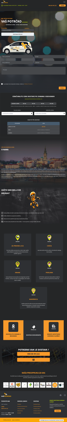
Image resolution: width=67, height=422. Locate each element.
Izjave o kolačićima (16, 420)
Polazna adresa (17, 110)
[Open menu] (64, 2)
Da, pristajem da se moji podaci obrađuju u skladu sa (17, 84)
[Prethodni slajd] (5, 385)
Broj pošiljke (4, 28)
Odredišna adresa (50, 110)
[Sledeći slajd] (62, 385)
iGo (60, 420)
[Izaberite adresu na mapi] (31, 113)
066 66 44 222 (53, 5)
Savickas (57, 420)
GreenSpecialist (52, 420)
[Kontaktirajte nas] (33, 360)
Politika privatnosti (7, 420)
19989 (62, 5)
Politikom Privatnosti (28, 84)
